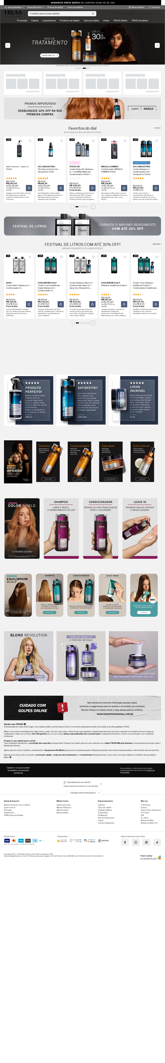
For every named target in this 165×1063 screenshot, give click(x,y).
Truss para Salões (75, 7)
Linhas (106, 20)
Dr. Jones (144, 818)
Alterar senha (62, 810)
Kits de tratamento (106, 818)
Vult (142, 815)
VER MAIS (156, 244)
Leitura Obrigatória (106, 823)
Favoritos (156, 7)
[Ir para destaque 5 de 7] (83, 68)
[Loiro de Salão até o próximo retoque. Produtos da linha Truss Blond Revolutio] (81, 656)
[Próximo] (93, 207)
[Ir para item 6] (88, 206)
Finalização (102, 815)
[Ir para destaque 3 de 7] (79, 68)
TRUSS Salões (120, 20)
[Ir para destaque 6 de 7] (86, 68)
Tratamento (103, 813)
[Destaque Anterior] (7, 45)
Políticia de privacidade (13, 815)
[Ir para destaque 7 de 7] (88, 68)
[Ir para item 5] (86, 206)
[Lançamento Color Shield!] (22, 529)
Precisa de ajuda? (55, 7)
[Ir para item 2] (80, 206)
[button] (30, 141)
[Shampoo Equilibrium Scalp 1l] (114, 265)
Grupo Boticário (34, 7)
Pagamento (9, 813)
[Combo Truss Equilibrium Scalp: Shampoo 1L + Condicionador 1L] (50, 265)
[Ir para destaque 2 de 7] (77, 68)
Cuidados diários (105, 810)
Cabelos (101, 805)
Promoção (22, 20)
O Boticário (145, 805)
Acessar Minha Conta (147, 13)
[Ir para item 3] (82, 206)
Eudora (144, 807)
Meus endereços (64, 807)
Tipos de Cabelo (91, 20)
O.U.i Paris (145, 813)
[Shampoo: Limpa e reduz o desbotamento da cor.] (61, 529)
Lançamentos (49, 20)
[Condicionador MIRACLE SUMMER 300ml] (114, 149)
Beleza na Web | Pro (149, 823)
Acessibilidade (14, 7)
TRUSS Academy (139, 20)
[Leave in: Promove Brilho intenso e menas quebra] (140, 529)
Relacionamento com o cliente (17, 805)
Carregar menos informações (83, 793)
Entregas (8, 810)
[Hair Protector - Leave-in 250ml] (19, 149)
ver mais (157, 128)
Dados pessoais (64, 805)
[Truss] (13, 13)
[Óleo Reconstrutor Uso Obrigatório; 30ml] (50, 149)
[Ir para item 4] (84, 206)
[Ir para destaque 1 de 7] (76, 68)
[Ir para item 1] (77, 206)
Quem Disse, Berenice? (151, 810)
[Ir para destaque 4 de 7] (81, 68)
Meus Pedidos (138, 7)
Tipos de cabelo (104, 807)
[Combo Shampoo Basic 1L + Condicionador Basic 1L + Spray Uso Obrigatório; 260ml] (82, 265)
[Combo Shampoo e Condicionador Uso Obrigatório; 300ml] (146, 149)
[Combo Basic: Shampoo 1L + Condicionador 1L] (19, 265)
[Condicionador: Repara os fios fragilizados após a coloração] (101, 529)
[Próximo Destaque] (157, 45)
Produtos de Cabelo (70, 20)
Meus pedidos (63, 813)
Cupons (35, 20)
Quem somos (10, 807)
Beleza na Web (147, 820)
